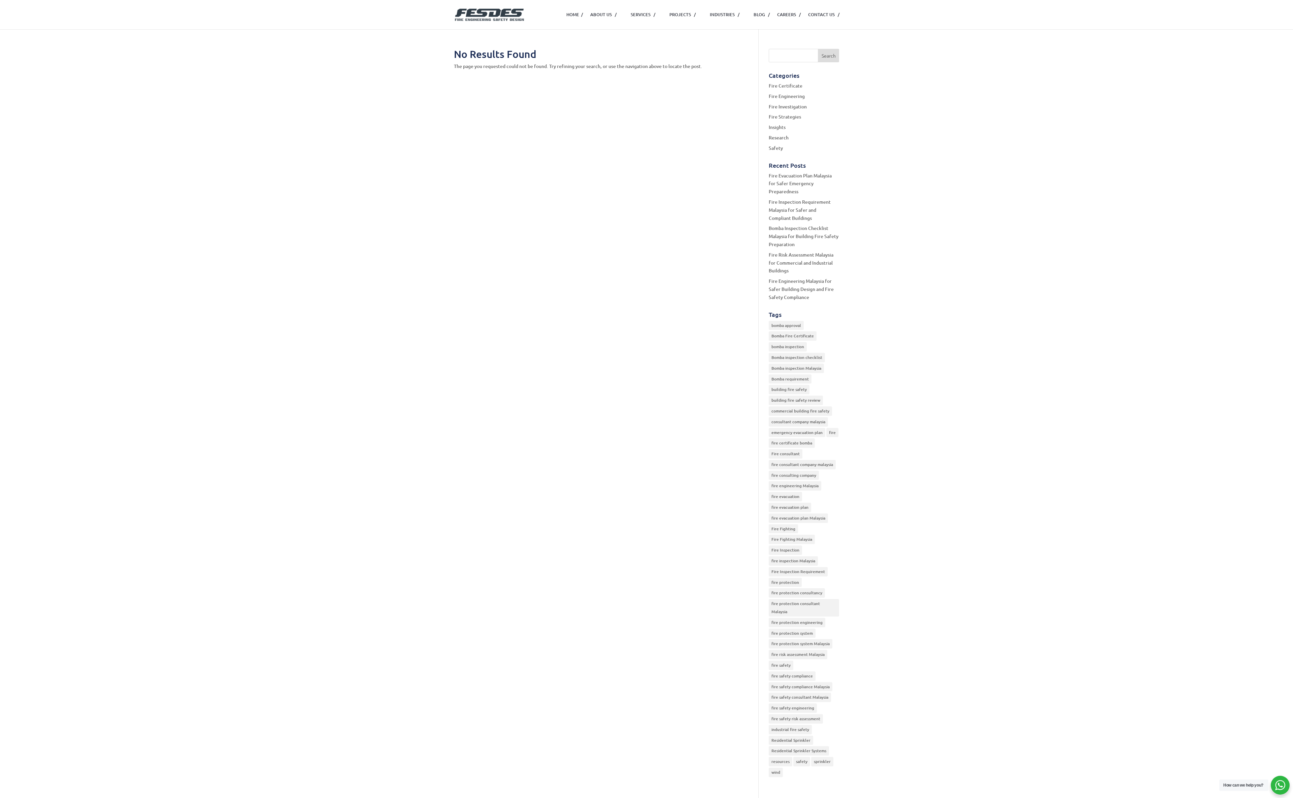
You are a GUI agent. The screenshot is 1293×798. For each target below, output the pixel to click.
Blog (762, 14)
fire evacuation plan (789, 507)
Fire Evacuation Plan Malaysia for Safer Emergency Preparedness (800, 183)
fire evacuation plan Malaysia (798, 518)
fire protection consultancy (796, 593)
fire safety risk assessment (795, 719)
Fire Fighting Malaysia (791, 539)
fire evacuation (785, 496)
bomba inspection (787, 347)
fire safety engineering (792, 708)
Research (779, 137)
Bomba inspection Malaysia (796, 368)
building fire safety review (795, 400)
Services (643, 14)
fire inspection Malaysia (793, 561)
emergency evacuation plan (797, 432)
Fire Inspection (785, 550)
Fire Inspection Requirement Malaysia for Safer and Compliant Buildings (800, 210)
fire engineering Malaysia (795, 486)
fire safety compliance (792, 676)
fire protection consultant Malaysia (795, 607)
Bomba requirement (790, 379)
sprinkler (822, 761)
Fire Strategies (785, 116)
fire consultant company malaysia (802, 464)
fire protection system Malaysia (800, 643)
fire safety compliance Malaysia (800, 687)
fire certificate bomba (791, 443)
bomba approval (786, 325)
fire (832, 432)
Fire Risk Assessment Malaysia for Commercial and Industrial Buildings (801, 263)
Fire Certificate (785, 85)
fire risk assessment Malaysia (798, 654)
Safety (776, 148)
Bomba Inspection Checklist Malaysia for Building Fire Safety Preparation (803, 236)
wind (775, 772)
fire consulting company (793, 475)
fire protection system (792, 633)
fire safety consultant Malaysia (799, 697)
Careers (789, 14)
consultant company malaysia (798, 422)
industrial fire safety (790, 729)
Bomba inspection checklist (796, 357)
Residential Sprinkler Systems (798, 751)
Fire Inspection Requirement (798, 571)
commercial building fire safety (800, 411)
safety (801, 761)
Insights (777, 127)
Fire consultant (785, 454)
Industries (724, 14)
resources (780, 761)
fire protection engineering (797, 622)
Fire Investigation (788, 106)
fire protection (785, 582)
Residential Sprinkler (790, 740)
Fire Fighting (783, 529)
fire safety (781, 665)
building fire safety (789, 389)
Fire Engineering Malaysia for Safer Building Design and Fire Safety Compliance (801, 289)
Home (574, 14)
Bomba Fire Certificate (792, 336)
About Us (603, 14)
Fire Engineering (787, 96)
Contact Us (823, 14)
